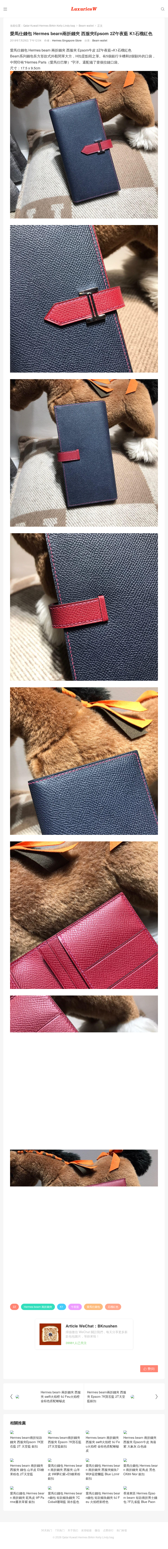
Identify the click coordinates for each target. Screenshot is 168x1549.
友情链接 (86, 1530)
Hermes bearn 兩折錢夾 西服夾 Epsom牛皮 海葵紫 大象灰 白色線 (139, 1441)
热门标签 (122, 1530)
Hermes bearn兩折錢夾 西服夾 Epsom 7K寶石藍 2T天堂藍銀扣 (64, 1441)
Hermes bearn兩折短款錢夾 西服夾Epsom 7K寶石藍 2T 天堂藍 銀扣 (27, 1441)
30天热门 (46, 1530)
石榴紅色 (113, 1306)
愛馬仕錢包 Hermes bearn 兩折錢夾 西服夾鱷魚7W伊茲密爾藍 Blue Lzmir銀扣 (103, 1471)
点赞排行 (108, 1530)
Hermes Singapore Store (67, 40)
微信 (97, 1530)
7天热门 (60, 1530)
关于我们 (73, 1530)
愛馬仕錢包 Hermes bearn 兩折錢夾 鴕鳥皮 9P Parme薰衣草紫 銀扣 (27, 1497)
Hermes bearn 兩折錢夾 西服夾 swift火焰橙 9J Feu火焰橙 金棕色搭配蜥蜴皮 (103, 1444)
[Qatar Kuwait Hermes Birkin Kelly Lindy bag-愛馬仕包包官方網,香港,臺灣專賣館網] (84, 8)
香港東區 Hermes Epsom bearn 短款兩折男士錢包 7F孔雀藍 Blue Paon (140, 1497)
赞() (149, 1368)
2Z (14, 1306)
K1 (61, 1306)
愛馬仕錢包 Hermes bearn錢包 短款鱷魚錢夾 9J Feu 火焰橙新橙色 (103, 1497)
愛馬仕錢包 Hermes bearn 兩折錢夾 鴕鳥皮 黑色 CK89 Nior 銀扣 (140, 1469)
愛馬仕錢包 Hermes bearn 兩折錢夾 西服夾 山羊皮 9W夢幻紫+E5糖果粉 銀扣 (65, 1471)
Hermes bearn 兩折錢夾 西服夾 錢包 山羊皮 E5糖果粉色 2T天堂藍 (27, 1469)
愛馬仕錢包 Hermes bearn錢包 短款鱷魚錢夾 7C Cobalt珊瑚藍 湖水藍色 (65, 1497)
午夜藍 (75, 1306)
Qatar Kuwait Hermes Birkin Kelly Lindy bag (49, 25)
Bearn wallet (86, 25)
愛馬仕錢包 (93, 1306)
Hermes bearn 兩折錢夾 (38, 1306)
